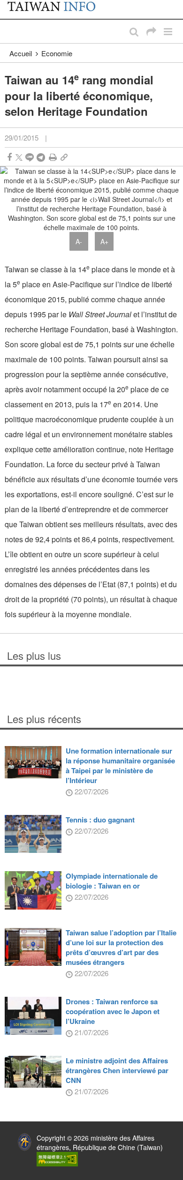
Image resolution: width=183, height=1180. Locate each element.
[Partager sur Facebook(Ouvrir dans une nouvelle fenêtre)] (9, 157)
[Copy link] (64, 157)
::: (10, 4)
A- (79, 241)
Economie (56, 53)
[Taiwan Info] (57, 9)
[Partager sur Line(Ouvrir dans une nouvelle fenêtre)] (29, 157)
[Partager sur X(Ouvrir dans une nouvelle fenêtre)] (19, 157)
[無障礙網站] (57, 1158)
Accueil (20, 53)
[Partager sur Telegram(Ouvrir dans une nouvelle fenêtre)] (40, 157)
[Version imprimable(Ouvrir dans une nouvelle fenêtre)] (52, 157)
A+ (104, 241)
